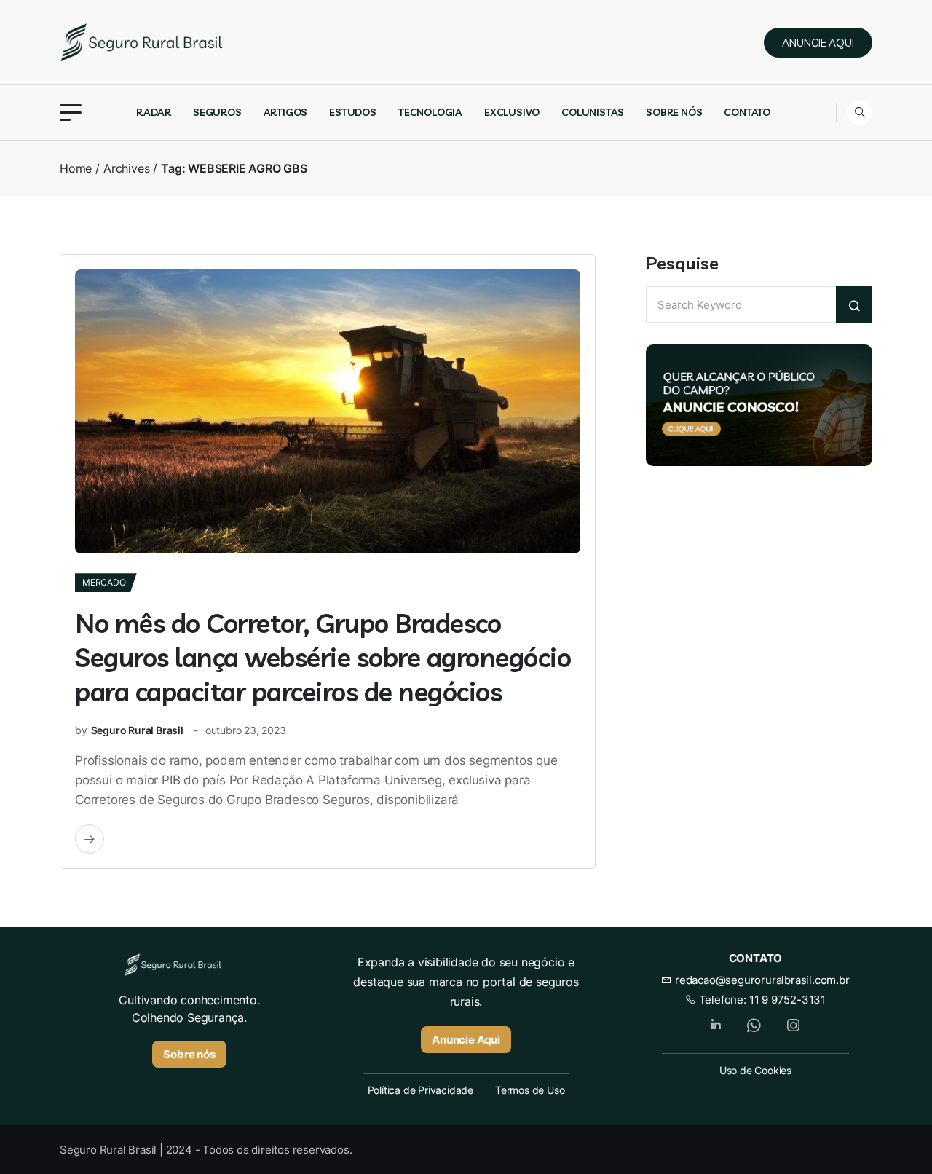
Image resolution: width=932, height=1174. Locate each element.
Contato (747, 112)
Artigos (286, 112)
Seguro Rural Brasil (137, 730)
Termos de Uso (529, 1090)
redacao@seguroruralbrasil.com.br (760, 979)
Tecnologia (430, 112)
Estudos (352, 112)
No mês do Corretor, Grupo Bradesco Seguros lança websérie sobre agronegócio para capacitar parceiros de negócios (323, 657)
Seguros (217, 112)
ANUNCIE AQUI (818, 43)
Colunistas (592, 112)
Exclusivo (512, 112)
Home (76, 168)
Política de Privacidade (420, 1090)
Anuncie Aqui (466, 1040)
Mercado (104, 582)
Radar (153, 112)
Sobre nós (674, 112)
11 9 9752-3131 (787, 999)
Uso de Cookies (755, 1070)
